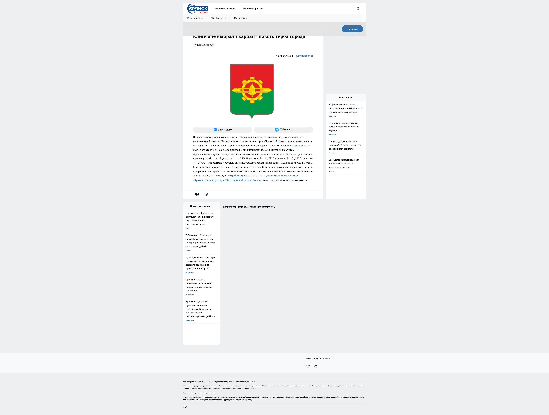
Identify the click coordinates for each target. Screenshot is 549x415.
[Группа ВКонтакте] (222, 130)
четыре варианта (299, 145)
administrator (304, 55)
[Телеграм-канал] (283, 130)
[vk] (197, 195)
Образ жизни (241, 18)
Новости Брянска (253, 8)
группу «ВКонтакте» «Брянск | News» (237, 180)
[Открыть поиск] (358, 8)
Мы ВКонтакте (218, 18)
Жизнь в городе (204, 44)
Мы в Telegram (195, 18)
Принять (352, 28)
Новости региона (225, 8)
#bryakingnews (237, 175)
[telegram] (207, 195)
